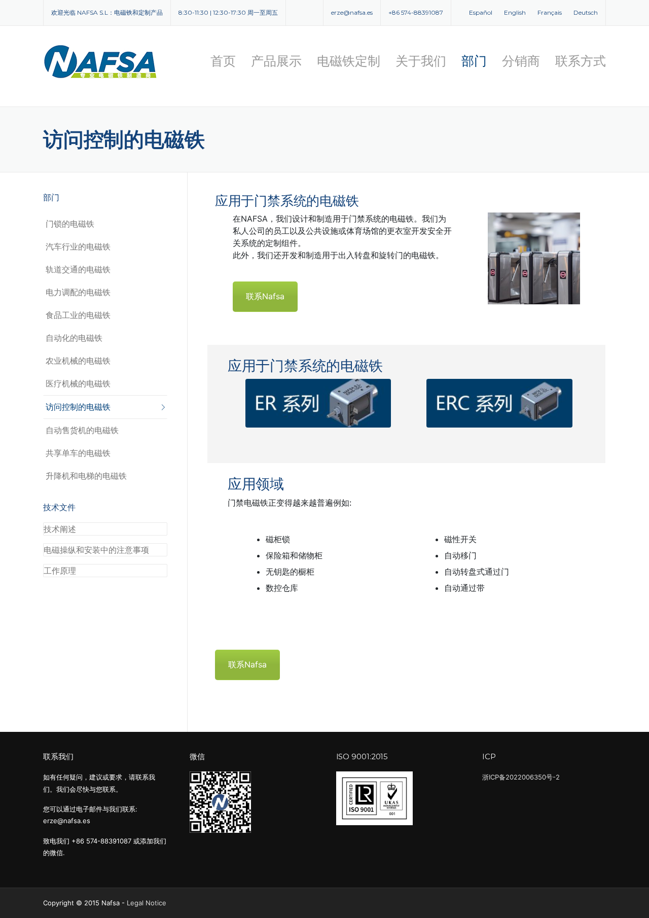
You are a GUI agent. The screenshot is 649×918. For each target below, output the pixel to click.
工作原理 (60, 571)
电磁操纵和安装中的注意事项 (96, 550)
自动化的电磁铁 (74, 338)
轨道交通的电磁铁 (78, 269)
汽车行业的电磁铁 (78, 246)
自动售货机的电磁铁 (82, 430)
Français (549, 12)
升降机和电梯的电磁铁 (86, 476)
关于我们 (420, 60)
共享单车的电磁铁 (78, 453)
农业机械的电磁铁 (78, 361)
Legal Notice (146, 903)
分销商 (521, 60)
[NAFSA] (101, 61)
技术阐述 (60, 529)
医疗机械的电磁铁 (78, 383)
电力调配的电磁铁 (78, 292)
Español (480, 12)
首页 (223, 60)
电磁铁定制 (348, 60)
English (515, 12)
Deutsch (585, 12)
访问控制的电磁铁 (78, 407)
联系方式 (580, 60)
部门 (474, 60)
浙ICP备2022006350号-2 (521, 777)
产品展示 (276, 60)
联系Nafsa (265, 296)
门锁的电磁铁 (70, 224)
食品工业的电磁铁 (78, 315)
